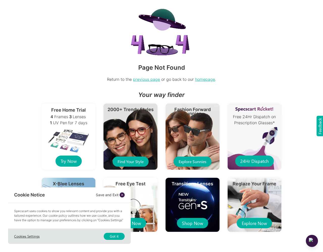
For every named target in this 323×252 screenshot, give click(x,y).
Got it (114, 236)
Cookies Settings (27, 236)
